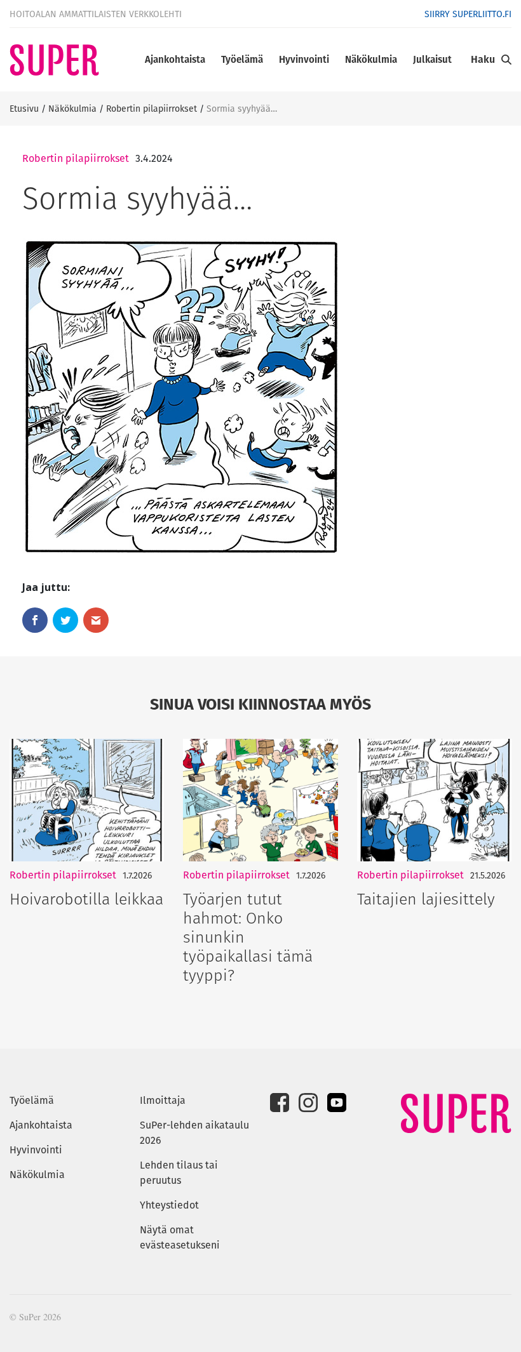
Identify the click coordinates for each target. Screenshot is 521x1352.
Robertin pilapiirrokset (151, 108)
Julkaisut (432, 59)
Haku (483, 59)
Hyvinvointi (304, 59)
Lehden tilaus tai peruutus (179, 1173)
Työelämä (242, 59)
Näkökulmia (371, 59)
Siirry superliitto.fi (467, 14)
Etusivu (24, 108)
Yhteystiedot (169, 1205)
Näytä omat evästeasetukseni (180, 1237)
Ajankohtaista (175, 59)
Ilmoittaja (163, 1100)
